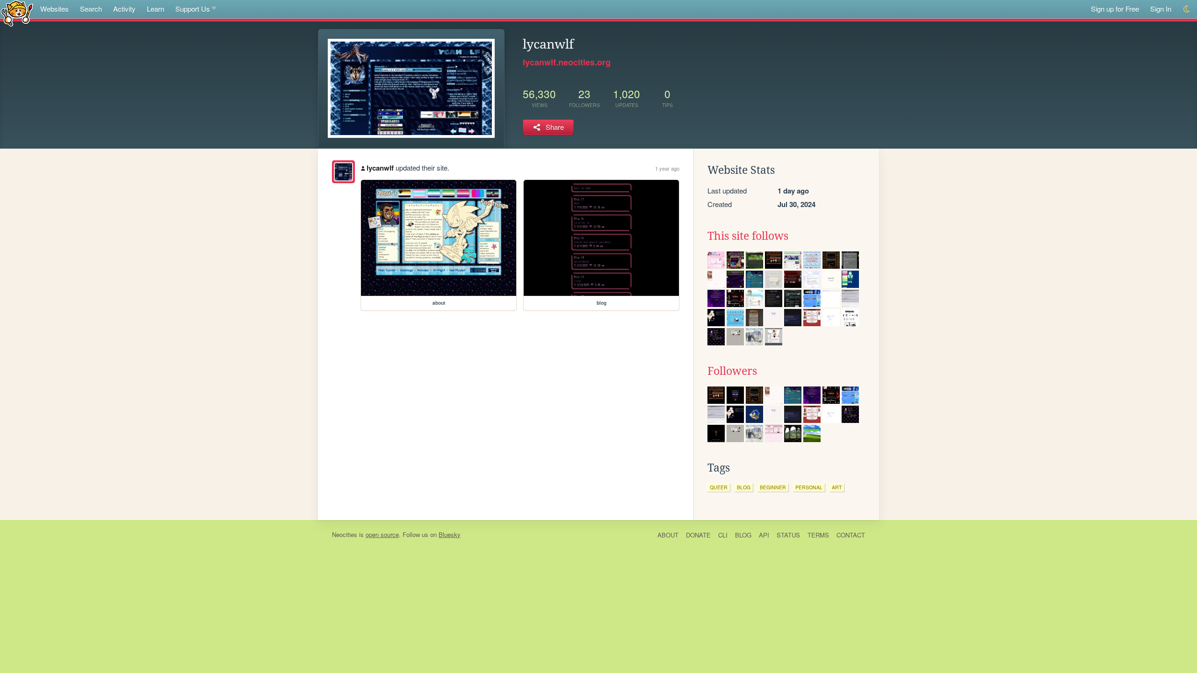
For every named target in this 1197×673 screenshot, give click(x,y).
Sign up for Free (1115, 9)
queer (719, 487)
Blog (743, 534)
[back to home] (17, 13)
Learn (155, 9)
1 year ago (667, 168)
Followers (732, 371)
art (837, 487)
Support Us (192, 9)
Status (788, 534)
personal (808, 487)
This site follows (747, 236)
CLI (723, 534)
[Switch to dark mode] (1187, 9)
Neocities (344, 534)
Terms (818, 534)
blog (743, 487)
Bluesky (450, 534)
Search (91, 9)
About (667, 534)
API (764, 534)
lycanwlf (380, 168)
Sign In (1160, 9)
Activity (124, 9)
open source (382, 534)
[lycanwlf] (343, 171)
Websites (54, 9)
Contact (850, 534)
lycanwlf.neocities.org (567, 62)
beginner (773, 487)
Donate (698, 534)
